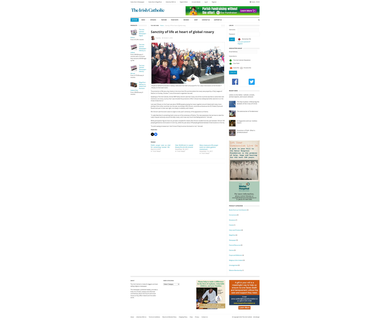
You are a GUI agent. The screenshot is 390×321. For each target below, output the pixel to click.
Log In (206, 2)
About (132, 317)
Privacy (197, 317)
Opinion (153, 20)
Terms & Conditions (154, 317)
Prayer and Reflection (235, 255)
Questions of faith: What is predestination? (246, 131)
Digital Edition (184, 2)
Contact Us (206, 20)
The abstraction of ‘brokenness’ (247, 111)
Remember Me (246, 39)
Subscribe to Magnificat (155, 2)
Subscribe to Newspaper (137, 2)
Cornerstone (233, 215)
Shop (196, 20)
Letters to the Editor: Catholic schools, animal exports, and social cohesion (242, 96)
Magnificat (232, 235)
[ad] (222, 15)
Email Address (233, 52)
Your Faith (174, 20)
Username (232, 30)
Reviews (186, 20)
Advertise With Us (171, 2)
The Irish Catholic (247, 317)
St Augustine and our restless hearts (247, 122)
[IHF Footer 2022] (244, 310)
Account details (196, 2)
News (143, 20)
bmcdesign (256, 317)
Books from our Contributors (238, 210)
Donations (232, 220)
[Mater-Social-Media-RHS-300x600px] (244, 201)
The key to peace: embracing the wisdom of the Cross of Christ (248, 103)
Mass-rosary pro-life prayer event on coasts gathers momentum (209, 147)
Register (214, 2)
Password (232, 34)
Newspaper (232, 240)
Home (135, 20)
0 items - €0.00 (255, 2)
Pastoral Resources (234, 245)
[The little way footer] (210, 309)
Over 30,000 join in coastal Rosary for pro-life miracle (184, 146)
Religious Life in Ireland (236, 260)
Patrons (231, 250)
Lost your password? (244, 42)
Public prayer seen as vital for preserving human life (161, 146)
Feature (164, 20)
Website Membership (235, 270)
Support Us (218, 20)
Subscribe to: (233, 56)
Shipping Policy (183, 317)
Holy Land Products (235, 230)
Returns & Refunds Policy (169, 317)
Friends (231, 225)
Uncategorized (233, 265)
